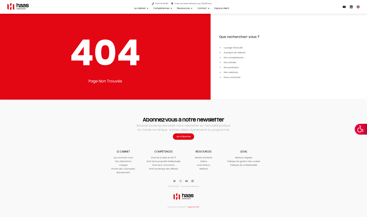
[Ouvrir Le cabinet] (148, 8)
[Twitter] (174, 181)
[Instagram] (180, 181)
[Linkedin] (192, 181)
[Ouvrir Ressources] (192, 8)
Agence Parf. (193, 207)
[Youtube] (186, 181)
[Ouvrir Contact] (209, 8)
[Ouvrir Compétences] (171, 8)
